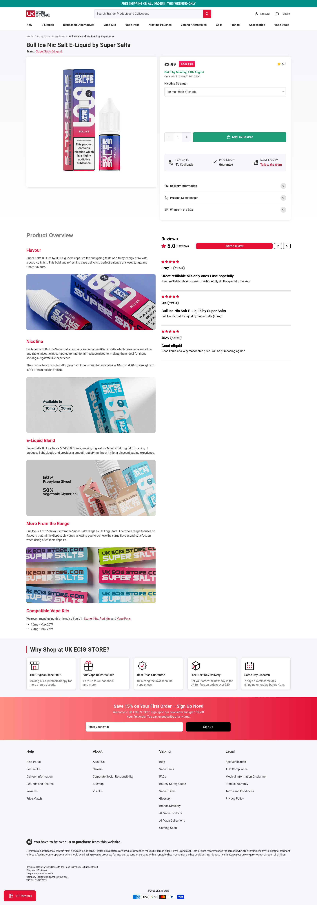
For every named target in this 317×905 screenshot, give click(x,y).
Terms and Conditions (240, 791)
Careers (98, 769)
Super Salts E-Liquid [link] (49, 51)
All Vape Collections (172, 820)
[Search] (207, 14)
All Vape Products (170, 813)
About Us (99, 762)
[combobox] (144, 14)
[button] (280, 64)
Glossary (165, 798)
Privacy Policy (235, 798)
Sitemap (98, 784)
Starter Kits (91, 618)
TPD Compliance (236, 769)
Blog (162, 762)
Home (29, 36)
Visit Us (98, 791)
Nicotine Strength (175, 83)
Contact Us (33, 769)
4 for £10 (187, 64)
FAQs (162, 776)
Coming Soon (168, 828)
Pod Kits (105, 618)
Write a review (234, 246)
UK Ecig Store (162, 891)
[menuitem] (29, 25)
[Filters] (278, 246)
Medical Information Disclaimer (246, 776)
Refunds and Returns (40, 784)
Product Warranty (237, 784)
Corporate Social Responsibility (113, 776)
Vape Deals (166, 769)
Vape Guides (167, 791)
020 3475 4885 (45, 873)
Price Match (34, 798)
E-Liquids (42, 36)
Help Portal (33, 762)
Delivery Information (39, 776)
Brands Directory (170, 806)
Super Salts (58, 36)
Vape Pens (124, 618)
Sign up (208, 727)
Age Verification (236, 762)
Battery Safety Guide (172, 784)
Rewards (32, 791)
